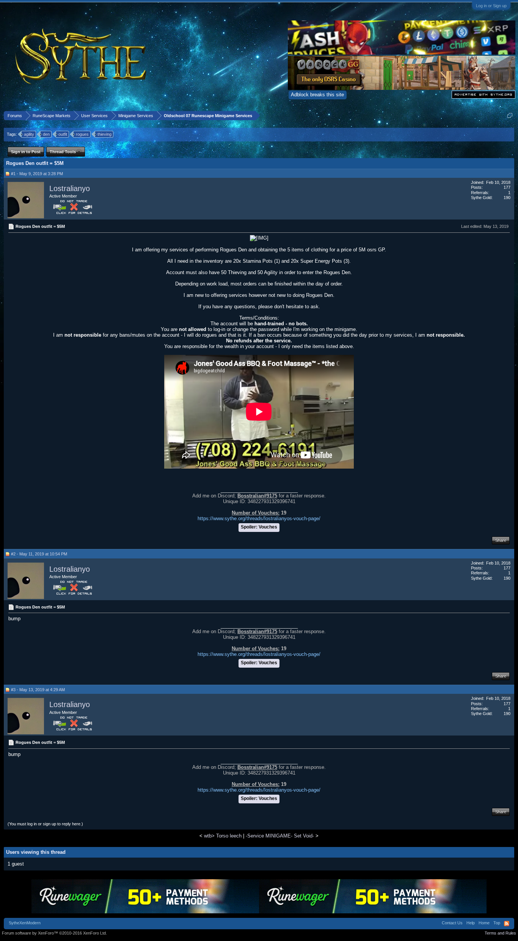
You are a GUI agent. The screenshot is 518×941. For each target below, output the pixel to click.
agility (29, 134)
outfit (62, 134)
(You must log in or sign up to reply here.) (45, 824)
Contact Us (452, 923)
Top (496, 923)
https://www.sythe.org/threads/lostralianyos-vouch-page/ (259, 518)
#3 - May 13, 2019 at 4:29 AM (38, 689)
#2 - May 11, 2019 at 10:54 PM (39, 554)
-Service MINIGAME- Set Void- (280, 836)
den (46, 134)
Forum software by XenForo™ (54, 933)
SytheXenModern (25, 923)
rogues (82, 134)
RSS (506, 923)
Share (500, 540)
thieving (104, 134)
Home (484, 923)
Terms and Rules (500, 933)
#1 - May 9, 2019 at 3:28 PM (37, 173)
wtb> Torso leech (223, 836)
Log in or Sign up (491, 5)
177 (507, 187)
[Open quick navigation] (509, 115)
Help (470, 923)
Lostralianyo (69, 188)
